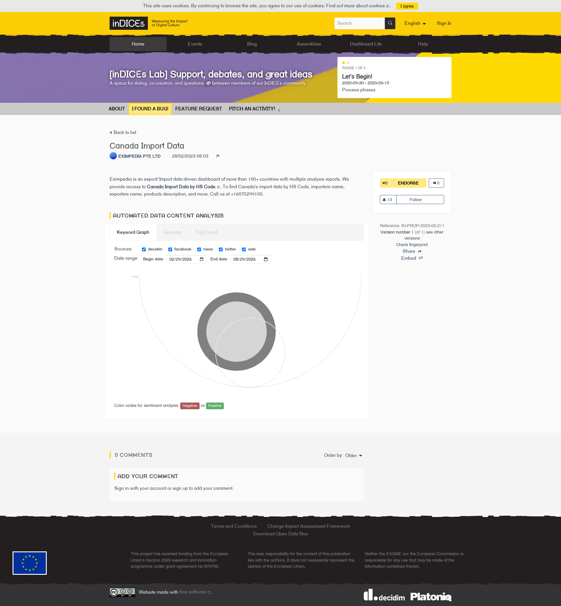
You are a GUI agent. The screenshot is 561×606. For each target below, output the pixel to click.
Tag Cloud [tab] (206, 232)
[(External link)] (431, 596)
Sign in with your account (140, 488)
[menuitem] (416, 23)
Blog (252, 44)
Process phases (358, 90)
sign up (180, 488)
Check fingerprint (412, 244)
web (252, 249)
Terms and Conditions (234, 526)
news (208, 249)
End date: (219, 259)
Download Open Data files (280, 534)
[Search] (390, 23)
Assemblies (309, 44)
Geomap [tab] (172, 232)
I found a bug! (150, 109)
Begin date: (153, 259)
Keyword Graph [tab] (133, 232)
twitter (230, 249)
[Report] (218, 156)
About (117, 109)
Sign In (444, 23)
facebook (182, 249)
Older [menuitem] (351, 455)
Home (138, 44)
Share (409, 251)
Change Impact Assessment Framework (308, 526)
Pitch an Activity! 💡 (255, 109)
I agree (407, 6)
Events (195, 44)
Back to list (124, 132)
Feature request (198, 109)
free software (195, 592)
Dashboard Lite (366, 44)
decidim (155, 249)
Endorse (412, 182)
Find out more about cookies (358, 5)
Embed (409, 258)
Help (423, 44)
